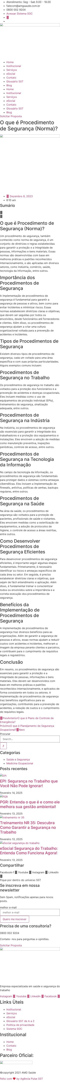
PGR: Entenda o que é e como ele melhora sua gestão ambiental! (30, 804)
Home (10, 62)
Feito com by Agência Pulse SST (21, 1078)
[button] (30, 212)
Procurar (5, 734)
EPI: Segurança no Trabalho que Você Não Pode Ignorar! (29, 783)
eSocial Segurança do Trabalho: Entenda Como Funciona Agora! (29, 850)
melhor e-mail (8, 907)
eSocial (10, 73)
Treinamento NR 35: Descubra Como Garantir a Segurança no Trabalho (28, 827)
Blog (9, 85)
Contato (11, 77)
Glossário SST (14, 81)
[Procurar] (3, 745)
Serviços (11, 69)
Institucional (13, 66)
